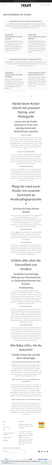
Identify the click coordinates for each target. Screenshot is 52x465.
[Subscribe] (24, 451)
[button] (3, 5)
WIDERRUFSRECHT (7, 437)
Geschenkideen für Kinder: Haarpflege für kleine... (26, 59)
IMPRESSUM (5, 440)
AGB (4, 430)
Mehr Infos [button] (12, 463)
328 (31, 96)
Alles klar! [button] (45, 462)
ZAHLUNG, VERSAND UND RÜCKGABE (9, 433)
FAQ (4, 424)
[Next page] (34, 96)
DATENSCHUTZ (6, 427)
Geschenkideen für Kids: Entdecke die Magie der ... (26, 21)
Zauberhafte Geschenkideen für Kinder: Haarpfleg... (14, 75)
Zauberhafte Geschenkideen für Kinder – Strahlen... (37, 37)
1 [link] (17, 96)
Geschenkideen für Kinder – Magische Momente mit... (37, 74)
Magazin (18, 232)
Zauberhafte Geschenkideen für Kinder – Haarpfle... (14, 37)
